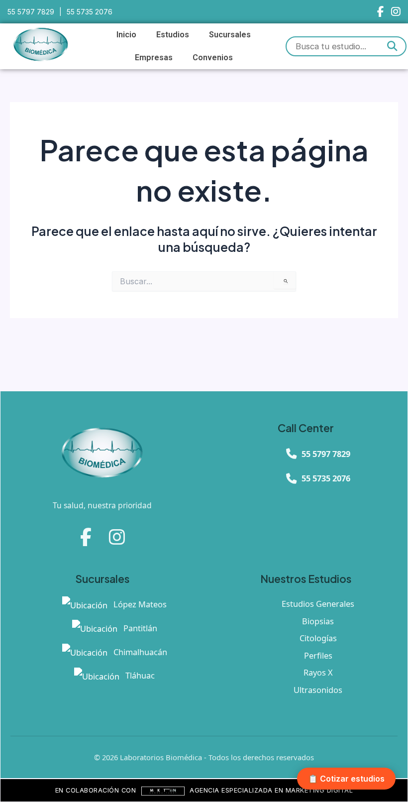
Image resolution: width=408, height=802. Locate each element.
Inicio (126, 34)
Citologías (318, 638)
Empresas (154, 57)
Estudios (172, 34)
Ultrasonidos (318, 689)
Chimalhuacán (139, 652)
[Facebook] (380, 11)
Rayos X (318, 672)
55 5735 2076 (89, 11)
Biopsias (318, 621)
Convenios (213, 57)
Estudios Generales (318, 603)
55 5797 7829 (30, 11)
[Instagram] (396, 11)
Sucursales (230, 34)
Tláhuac (139, 675)
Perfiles (318, 655)
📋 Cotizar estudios (346, 779)
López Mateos (139, 604)
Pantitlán (139, 628)
